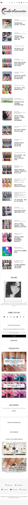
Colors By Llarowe (19, 72)
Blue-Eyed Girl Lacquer (20, 192)
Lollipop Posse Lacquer (20, 194)
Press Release (18, 99)
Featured (16, 19)
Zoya (23, 99)
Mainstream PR (18, 98)
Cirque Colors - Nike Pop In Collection (14, 385)
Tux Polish (21, 85)
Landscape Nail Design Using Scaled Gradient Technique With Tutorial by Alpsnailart (14, 362)
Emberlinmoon (14, 496)
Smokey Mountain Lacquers (18, 167)
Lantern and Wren (18, 262)
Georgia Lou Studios (14, 497)
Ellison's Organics (19, 260)
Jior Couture (22, 152)
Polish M (16, 197)
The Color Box (22, 197)
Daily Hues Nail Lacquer (20, 126)
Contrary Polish (18, 193)
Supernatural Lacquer (20, 20)
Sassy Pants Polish (19, 182)
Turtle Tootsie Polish (19, 112)
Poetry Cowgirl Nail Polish (19, 181)
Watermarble (17, 113)
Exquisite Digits (18, 139)
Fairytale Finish (18, 233)
